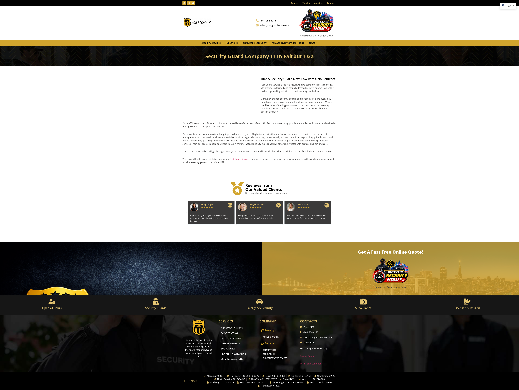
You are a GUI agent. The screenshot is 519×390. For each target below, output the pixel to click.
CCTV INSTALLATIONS (232, 358)
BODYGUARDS (228, 348)
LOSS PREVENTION (230, 343)
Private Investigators (284, 43)
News (312, 43)
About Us (318, 3)
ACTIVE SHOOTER (271, 337)
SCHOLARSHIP (269, 354)
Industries (232, 43)
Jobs (301, 43)
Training (306, 3)
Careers (294, 3)
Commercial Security (255, 43)
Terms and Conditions (311, 363)
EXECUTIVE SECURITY (231, 338)
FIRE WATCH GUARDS (232, 328)
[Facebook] (184, 3)
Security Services (211, 43)
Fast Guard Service (239, 159)
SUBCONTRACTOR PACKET (275, 358)
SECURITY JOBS (269, 350)
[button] (212, 43)
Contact (331, 3)
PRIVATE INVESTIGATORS (233, 353)
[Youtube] (193, 3)
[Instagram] (189, 3)
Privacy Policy (307, 356)
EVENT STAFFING (229, 333)
